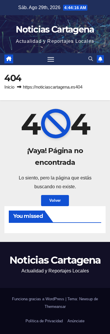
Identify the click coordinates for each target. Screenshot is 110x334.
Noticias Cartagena (55, 29)
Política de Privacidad (44, 321)
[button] (90, 58)
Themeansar (55, 306)
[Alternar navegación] (50, 59)
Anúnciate (75, 321)
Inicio (9, 86)
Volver (55, 200)
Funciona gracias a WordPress (38, 299)
